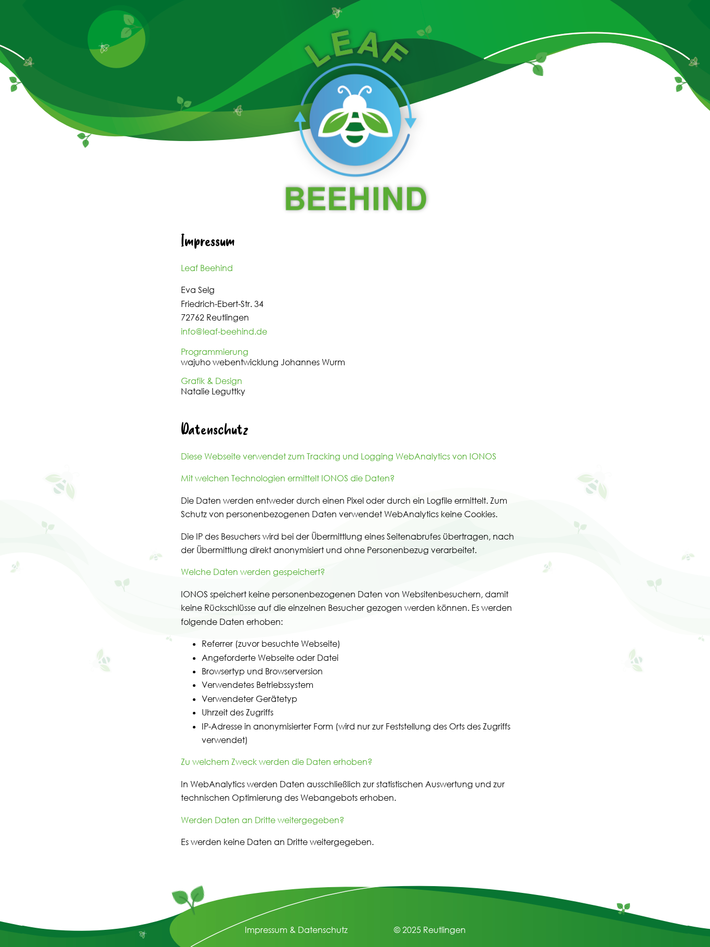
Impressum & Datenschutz (296, 930)
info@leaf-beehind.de (224, 331)
